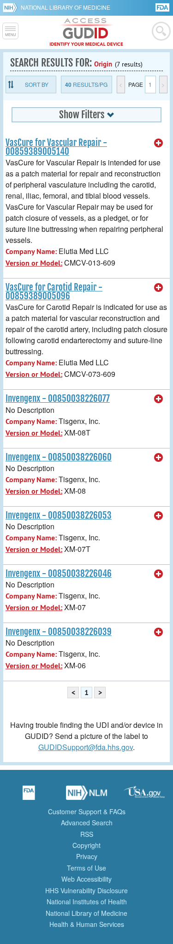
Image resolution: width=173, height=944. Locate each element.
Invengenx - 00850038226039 (59, 631)
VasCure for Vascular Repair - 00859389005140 (56, 147)
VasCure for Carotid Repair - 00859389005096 (54, 292)
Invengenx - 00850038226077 (58, 398)
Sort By (36, 84)
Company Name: (31, 251)
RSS (86, 834)
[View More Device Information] (158, 143)
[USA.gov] (144, 796)
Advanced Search (87, 822)
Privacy (86, 856)
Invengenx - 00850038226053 (59, 515)
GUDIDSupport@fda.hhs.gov (85, 747)
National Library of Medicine (65, 7)
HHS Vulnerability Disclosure (86, 890)
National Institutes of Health (87, 901)
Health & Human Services (86, 924)
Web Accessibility (86, 878)
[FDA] (163, 7)
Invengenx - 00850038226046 (59, 573)
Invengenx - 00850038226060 (59, 457)
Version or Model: (34, 263)
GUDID (86, 32)
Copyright (86, 845)
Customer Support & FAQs (86, 811)
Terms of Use (86, 867)
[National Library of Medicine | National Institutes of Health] (86, 796)
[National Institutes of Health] (12, 7)
